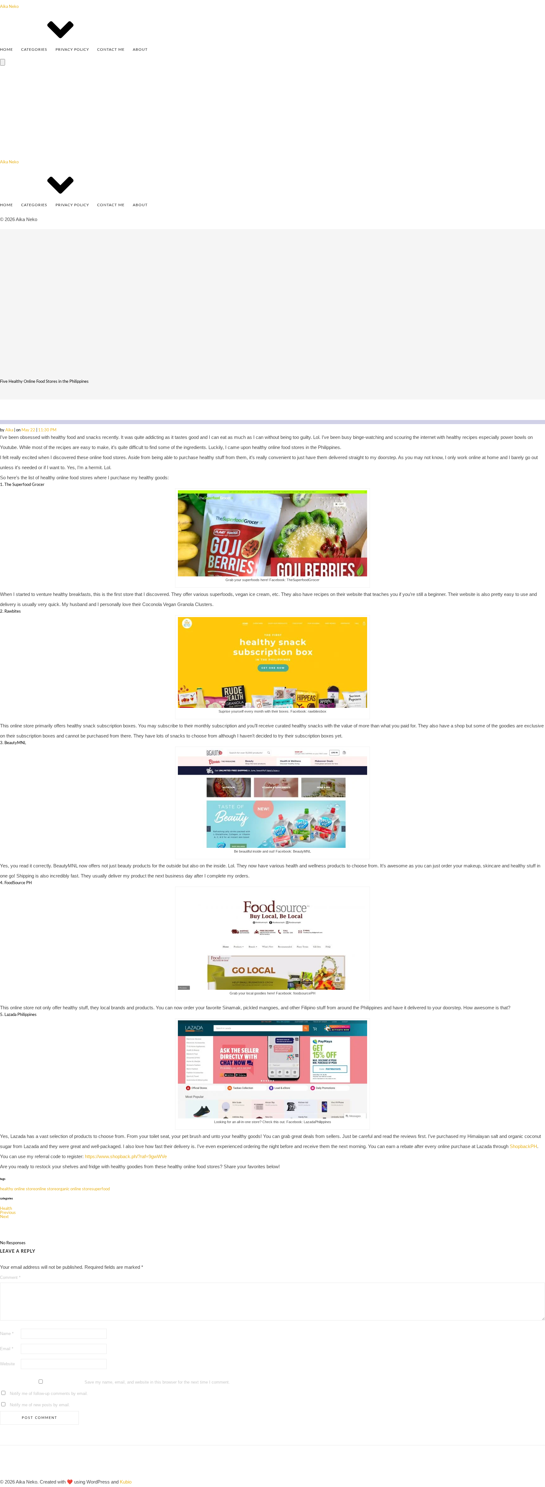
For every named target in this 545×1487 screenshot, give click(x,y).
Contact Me (111, 49)
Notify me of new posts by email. (40, 1404)
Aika (9, 430)
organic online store (73, 1189)
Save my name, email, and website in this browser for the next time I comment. (157, 1382)
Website (7, 1364)
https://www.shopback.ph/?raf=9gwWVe (126, 1156)
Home (6, 49)
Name (7, 1333)
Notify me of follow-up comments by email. (49, 1393)
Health (6, 1209)
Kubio (126, 1481)
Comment (10, 1277)
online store (45, 1189)
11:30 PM (47, 430)
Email (6, 1348)
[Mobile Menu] (2, 62)
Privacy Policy (72, 49)
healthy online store (17, 1189)
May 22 (28, 430)
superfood (100, 1189)
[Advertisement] (272, 113)
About (140, 49)
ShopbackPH (523, 1146)
